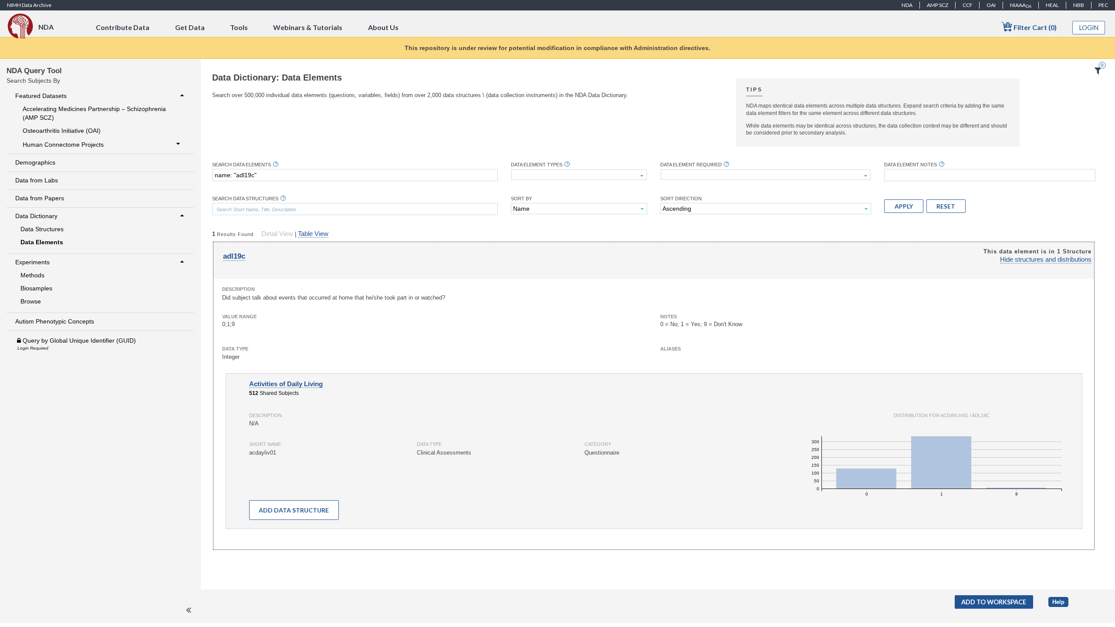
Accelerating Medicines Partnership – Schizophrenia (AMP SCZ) (94, 113)
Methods (32, 275)
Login (1088, 27)
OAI (991, 5)
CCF (968, 5)
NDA (907, 5)
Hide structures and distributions (1045, 259)
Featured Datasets (41, 95)
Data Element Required (691, 164)
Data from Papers (39, 198)
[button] (903, 205)
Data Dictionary (36, 215)
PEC (1103, 5)
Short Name (265, 444)
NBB (1078, 5)
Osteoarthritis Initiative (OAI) (62, 130)
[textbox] (355, 175)
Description (238, 289)
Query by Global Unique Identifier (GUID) (78, 340)
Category (598, 444)
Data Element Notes (910, 164)
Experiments (32, 262)
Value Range (239, 316)
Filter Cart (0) (1034, 27)
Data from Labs (36, 180)
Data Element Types (536, 164)
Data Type (235, 348)
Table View (313, 233)
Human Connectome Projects (63, 144)
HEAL (1052, 5)
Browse (30, 301)
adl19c (234, 256)
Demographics (35, 162)
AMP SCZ (937, 5)
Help (1058, 602)
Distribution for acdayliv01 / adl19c (942, 415)
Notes (668, 316)
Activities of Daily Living (286, 384)
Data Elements (41, 242)
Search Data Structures (245, 198)
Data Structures (42, 229)
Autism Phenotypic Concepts (54, 321)
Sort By (521, 198)
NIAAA (1020, 5)
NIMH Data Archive (29, 5)
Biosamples (36, 288)
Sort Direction (681, 198)
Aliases (670, 348)
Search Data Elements (241, 164)
